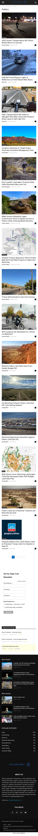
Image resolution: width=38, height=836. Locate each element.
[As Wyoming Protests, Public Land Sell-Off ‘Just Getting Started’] (19, 388)
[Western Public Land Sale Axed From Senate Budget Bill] (19, 352)
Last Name (7, 595)
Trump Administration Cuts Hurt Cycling (18, 297)
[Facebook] (12, 812)
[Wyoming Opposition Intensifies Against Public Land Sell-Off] (19, 423)
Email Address (8, 583)
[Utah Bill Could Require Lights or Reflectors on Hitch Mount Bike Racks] (19, 62)
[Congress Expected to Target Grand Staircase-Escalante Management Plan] (19, 136)
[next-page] (24, 557)
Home (3, 6)
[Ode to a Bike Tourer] (7, 700)
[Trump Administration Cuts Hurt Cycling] (19, 282)
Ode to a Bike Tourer (19, 697)
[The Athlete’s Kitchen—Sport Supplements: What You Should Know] (7, 675)
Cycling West (5, 152)
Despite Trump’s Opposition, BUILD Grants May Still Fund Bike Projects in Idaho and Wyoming (19, 260)
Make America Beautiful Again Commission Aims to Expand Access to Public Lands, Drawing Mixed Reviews (18, 218)
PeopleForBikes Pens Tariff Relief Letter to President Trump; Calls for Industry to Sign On (18, 544)
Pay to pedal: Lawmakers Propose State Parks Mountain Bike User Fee (18, 183)
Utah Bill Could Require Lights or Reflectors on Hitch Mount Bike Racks (17, 78)
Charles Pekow (5, 45)
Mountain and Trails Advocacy (9, 179)
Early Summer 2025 (6, 328)
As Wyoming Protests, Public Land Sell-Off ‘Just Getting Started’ (18, 404)
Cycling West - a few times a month (15, 604)
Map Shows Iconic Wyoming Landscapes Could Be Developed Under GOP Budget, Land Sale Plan (18, 476)
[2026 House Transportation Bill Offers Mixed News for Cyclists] (19, 25)
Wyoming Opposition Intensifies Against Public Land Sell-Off (18, 438)
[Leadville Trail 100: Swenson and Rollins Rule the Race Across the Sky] (7, 666)
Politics (4, 111)
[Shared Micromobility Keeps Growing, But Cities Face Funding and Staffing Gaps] (7, 685)
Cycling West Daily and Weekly (13, 607)
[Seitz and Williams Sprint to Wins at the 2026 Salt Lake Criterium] (7, 719)
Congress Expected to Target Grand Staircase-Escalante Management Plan (17, 149)
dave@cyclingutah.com (15, 800)
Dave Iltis (4, 82)
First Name (7, 589)
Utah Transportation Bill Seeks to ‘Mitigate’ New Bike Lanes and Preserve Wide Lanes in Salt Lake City (18, 117)
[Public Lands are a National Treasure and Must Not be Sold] (19, 497)
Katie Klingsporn (6, 186)
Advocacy (9, 6)
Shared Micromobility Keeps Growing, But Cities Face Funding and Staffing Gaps (24, 684)
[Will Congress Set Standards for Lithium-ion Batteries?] (19, 317)
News (3, 74)
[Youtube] (25, 812)
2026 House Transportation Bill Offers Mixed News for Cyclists (17, 41)
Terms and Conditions (19, 833)
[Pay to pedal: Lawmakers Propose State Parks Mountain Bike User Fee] (19, 168)
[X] (21, 812)
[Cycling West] (19, 764)
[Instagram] (17, 812)
